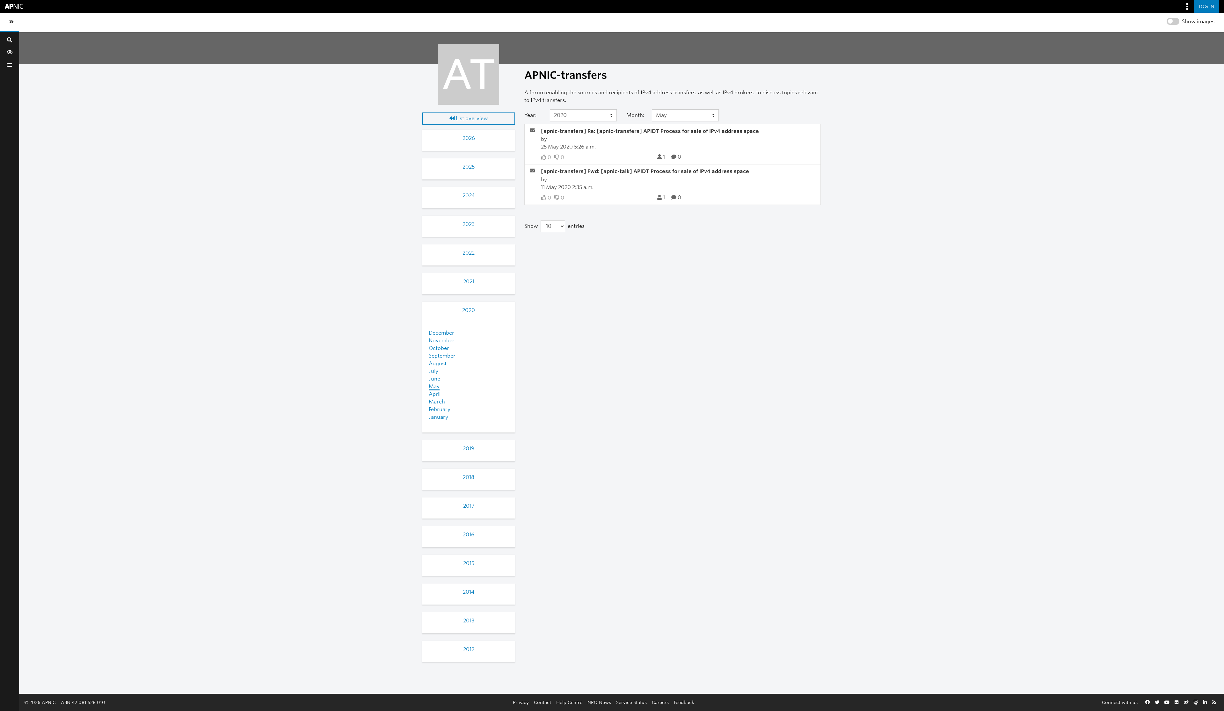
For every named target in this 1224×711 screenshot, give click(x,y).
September (442, 356)
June (434, 379)
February (439, 409)
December (441, 333)
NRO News (599, 702)
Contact (542, 702)
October (439, 348)
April (435, 394)
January (438, 417)
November (442, 340)
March (437, 402)
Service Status (631, 702)
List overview (471, 118)
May (434, 386)
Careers (660, 702)
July (433, 371)
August (438, 363)
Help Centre (569, 702)
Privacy (521, 702)
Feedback (684, 702)
